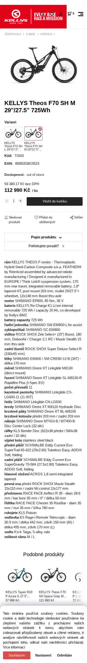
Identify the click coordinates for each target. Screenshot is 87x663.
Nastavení (43, 655)
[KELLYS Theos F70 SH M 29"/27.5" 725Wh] (43, 65)
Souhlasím (17, 655)
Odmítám (64, 655)
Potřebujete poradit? (44, 246)
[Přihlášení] (60, 14)
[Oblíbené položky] (51, 14)
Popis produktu (43, 237)
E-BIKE (31, 34)
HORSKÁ (46, 34)
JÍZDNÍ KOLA (13, 34)
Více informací (14, 647)
